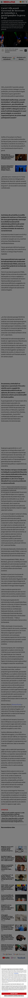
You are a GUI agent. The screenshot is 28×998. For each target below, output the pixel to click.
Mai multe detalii (16, 973)
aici (7, 979)
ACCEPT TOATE (14, 993)
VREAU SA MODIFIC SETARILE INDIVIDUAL (14, 995)
